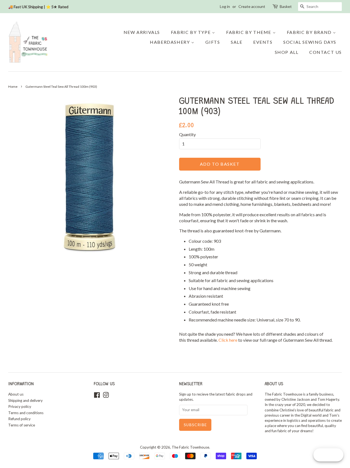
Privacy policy (19, 406)
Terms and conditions (25, 413)
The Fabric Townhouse (190, 447)
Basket (286, 6)
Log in (225, 6)
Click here (228, 340)
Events (263, 42)
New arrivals (142, 32)
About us (16, 394)
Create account (251, 6)
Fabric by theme (249, 32)
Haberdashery (170, 42)
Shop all (287, 52)
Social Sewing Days (309, 42)
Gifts (212, 42)
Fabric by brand (310, 32)
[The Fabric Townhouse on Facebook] (97, 396)
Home (13, 86)
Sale (236, 42)
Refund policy (19, 419)
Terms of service (21, 425)
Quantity (187, 134)
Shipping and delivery (25, 400)
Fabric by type (191, 32)
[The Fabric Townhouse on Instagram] (106, 396)
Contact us (325, 52)
